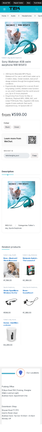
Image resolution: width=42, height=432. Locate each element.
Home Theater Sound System (11, 320)
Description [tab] (8, 171)
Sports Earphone (16, 58)
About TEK (6, 3)
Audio (13, 16)
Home (4, 16)
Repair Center (18, 3)
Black (7, 127)
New (28, 3)
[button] (38, 24)
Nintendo (34, 255)
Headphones (27, 16)
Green (16, 127)
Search (36, 9)
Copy (34, 155)
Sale (24, 287)
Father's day (6, 58)
